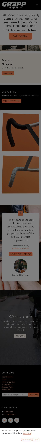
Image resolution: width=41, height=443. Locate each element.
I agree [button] (36, 439)
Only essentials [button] (26, 439)
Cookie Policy (27, 433)
